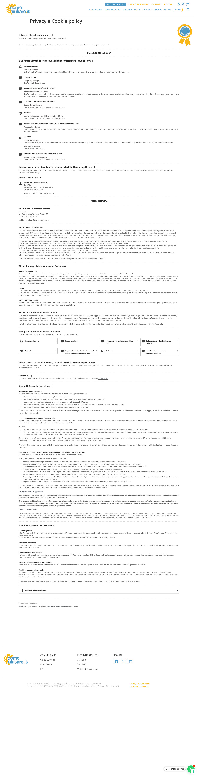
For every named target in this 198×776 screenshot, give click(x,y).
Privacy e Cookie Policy (140, 683)
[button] (191, 769)
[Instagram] (183, 4)
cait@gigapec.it (109, 686)
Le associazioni (151, 9)
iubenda (21, 607)
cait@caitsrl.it (88, 686)
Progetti (127, 9)
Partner (168, 9)
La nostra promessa (137, 4)
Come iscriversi (112, 9)
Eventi (137, 9)
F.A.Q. (43, 669)
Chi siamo (156, 4)
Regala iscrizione (116, 4)
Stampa (168, 4)
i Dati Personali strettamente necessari (58, 607)
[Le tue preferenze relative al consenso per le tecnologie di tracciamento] (193, 771)
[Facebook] (178, 4)
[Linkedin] (188, 4)
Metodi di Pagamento (87, 669)
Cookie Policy (103, 378)
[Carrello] (188, 9)
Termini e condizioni (139, 686)
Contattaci (82, 664)
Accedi (178, 9)
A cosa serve (95, 9)
